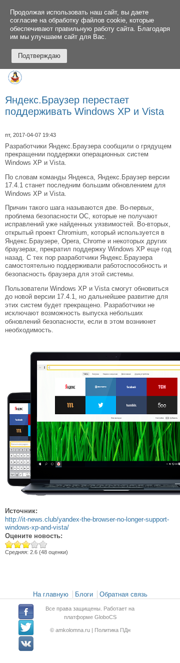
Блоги (84, 594)
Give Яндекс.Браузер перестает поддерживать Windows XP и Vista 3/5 (26, 544)
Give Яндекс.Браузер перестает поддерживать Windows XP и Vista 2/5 (18, 544)
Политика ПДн (112, 630)
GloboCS (105, 617)
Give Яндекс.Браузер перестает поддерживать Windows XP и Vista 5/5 (43, 544)
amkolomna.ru (74, 630)
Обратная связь (124, 594)
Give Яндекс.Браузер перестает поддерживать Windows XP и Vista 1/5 (9, 544)
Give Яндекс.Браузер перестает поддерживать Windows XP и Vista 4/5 (34, 544)
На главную (50, 594)
